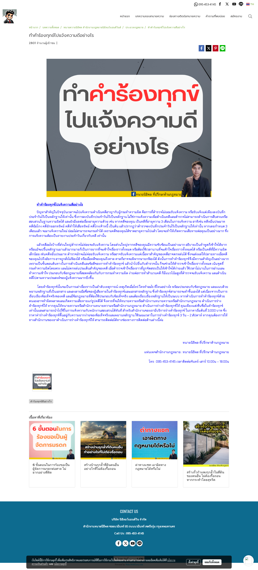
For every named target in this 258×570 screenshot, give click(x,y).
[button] (250, 16)
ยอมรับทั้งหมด (212, 562)
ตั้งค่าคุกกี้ (193, 562)
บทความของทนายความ (149, 16)
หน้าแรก (125, 16)
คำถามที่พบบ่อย (215, 16)
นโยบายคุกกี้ (60, 563)
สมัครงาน (236, 16)
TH (252, 4)
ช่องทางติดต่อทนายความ (184, 16)
